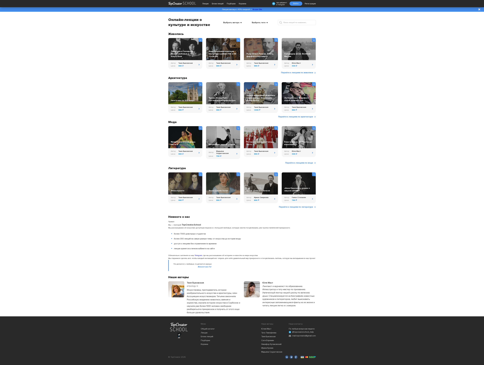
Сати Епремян (267, 340)
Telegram (281, 5)
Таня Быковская (268, 336)
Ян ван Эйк (257, 9)
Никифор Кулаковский (271, 344)
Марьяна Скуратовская (271, 352)
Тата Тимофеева (268, 332)
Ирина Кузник (267, 348)
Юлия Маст (266, 329)
